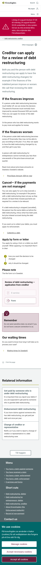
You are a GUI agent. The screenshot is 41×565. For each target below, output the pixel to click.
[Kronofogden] (9, 3)
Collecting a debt (13, 233)
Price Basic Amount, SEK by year (19, 176)
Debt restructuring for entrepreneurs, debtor (14, 498)
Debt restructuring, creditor (16, 504)
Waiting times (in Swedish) (17, 351)
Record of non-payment (15, 514)
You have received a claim (16, 472)
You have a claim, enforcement (18, 475)
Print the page (10, 362)
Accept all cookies (19, 559)
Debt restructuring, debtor (16, 494)
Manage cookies (19, 544)
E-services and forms (14, 482)
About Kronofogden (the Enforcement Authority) (15, 508)
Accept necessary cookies (19, 551)
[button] (35, 3)
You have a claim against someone (19, 469)
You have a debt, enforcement (17, 479)
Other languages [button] (28, 45)
